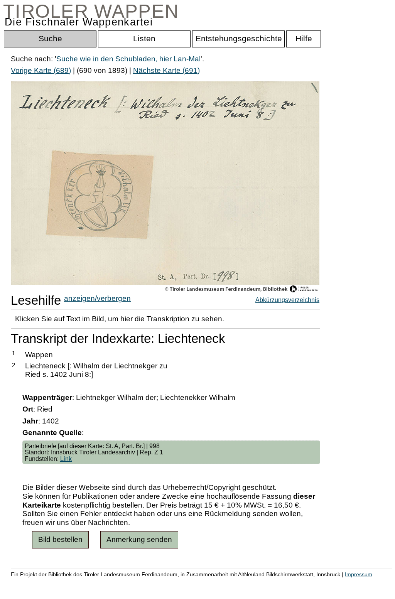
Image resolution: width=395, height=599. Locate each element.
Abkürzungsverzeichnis (287, 299)
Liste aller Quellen (271, 583)
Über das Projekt (334, 583)
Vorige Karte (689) (41, 70)
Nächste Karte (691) (166, 70)
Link (66, 458)
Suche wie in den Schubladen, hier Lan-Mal (128, 59)
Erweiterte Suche (39, 583)
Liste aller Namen (207, 583)
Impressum (358, 574)
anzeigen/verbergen (97, 298)
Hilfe (375, 583)
